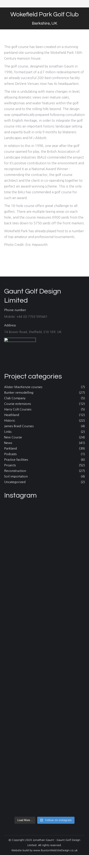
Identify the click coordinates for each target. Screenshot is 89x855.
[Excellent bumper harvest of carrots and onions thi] (44, 518)
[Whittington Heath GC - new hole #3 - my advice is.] (44, 532)
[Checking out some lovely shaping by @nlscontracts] (44, 575)
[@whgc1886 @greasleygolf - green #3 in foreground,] (44, 591)
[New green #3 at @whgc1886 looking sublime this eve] (44, 663)
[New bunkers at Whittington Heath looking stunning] (44, 727)
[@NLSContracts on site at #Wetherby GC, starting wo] (44, 807)
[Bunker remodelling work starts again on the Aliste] (44, 768)
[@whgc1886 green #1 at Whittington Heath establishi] (44, 610)
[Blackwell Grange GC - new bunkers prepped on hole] (44, 746)
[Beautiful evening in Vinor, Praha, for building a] (44, 794)
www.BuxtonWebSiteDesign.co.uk (55, 850)
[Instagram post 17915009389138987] (44, 784)
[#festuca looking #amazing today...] (44, 676)
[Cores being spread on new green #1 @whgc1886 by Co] (44, 711)
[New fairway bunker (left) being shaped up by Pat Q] (44, 692)
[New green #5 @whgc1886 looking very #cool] (44, 650)
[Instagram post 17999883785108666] (44, 508)
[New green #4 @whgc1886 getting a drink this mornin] (44, 636)
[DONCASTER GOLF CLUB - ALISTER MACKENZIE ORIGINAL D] (44, 554)
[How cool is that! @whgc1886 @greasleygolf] (44, 623)
